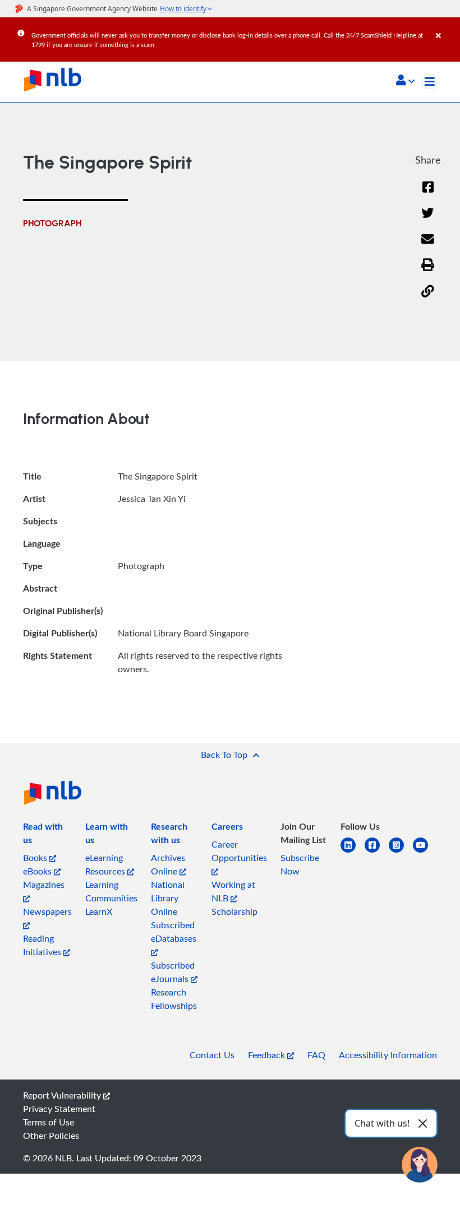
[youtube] (425, 852)
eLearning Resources (106, 864)
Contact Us (212, 1055)
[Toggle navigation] (429, 82)
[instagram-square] (401, 852)
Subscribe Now (299, 864)
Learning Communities (111, 891)
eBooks (38, 871)
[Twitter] (427, 220)
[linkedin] (353, 852)
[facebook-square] (377, 852)
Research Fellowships (174, 999)
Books (36, 858)
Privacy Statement (59, 1108)
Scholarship (234, 911)
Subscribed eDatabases (173, 932)
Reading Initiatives (43, 945)
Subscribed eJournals (173, 972)
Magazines (44, 884)
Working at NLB (233, 891)
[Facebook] (428, 194)
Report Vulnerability (63, 1095)
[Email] (427, 246)
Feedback (267, 1055)
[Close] (446, 27)
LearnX (98, 911)
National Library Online (168, 898)
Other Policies (51, 1135)
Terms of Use (48, 1122)
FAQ (316, 1055)
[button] (405, 81)
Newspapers (47, 911)
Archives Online (168, 864)
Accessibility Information (388, 1055)
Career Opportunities (239, 851)
